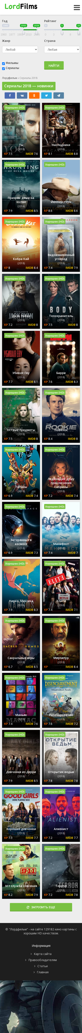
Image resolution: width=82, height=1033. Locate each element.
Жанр (6, 41)
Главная (43, 972)
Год (5, 21)
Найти (54, 66)
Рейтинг (50, 21)
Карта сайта (43, 954)
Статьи (42, 966)
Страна (50, 41)
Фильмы (12, 63)
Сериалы (12, 68)
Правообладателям (42, 960)
